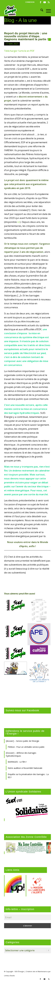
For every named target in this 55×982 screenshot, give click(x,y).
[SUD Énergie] (22, 10)
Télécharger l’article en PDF (19, 50)
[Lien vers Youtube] (45, 2)
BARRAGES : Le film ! (17, 761)
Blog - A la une (20, 20)
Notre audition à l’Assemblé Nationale (25, 768)
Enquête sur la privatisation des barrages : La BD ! (28, 776)
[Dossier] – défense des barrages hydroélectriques (21, 754)
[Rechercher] (40, 10)
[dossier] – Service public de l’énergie (22, 741)
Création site (30, 971)
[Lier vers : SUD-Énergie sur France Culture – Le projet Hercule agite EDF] (39, 649)
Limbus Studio (9, 975)
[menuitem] (30, 2)
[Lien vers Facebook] (41, 2)
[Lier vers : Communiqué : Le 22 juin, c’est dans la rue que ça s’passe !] (15, 605)
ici (18, 222)
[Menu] (47, 10)
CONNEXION (29, 2)
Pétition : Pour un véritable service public (26, 747)
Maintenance (43, 971)
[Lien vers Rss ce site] (49, 2)
